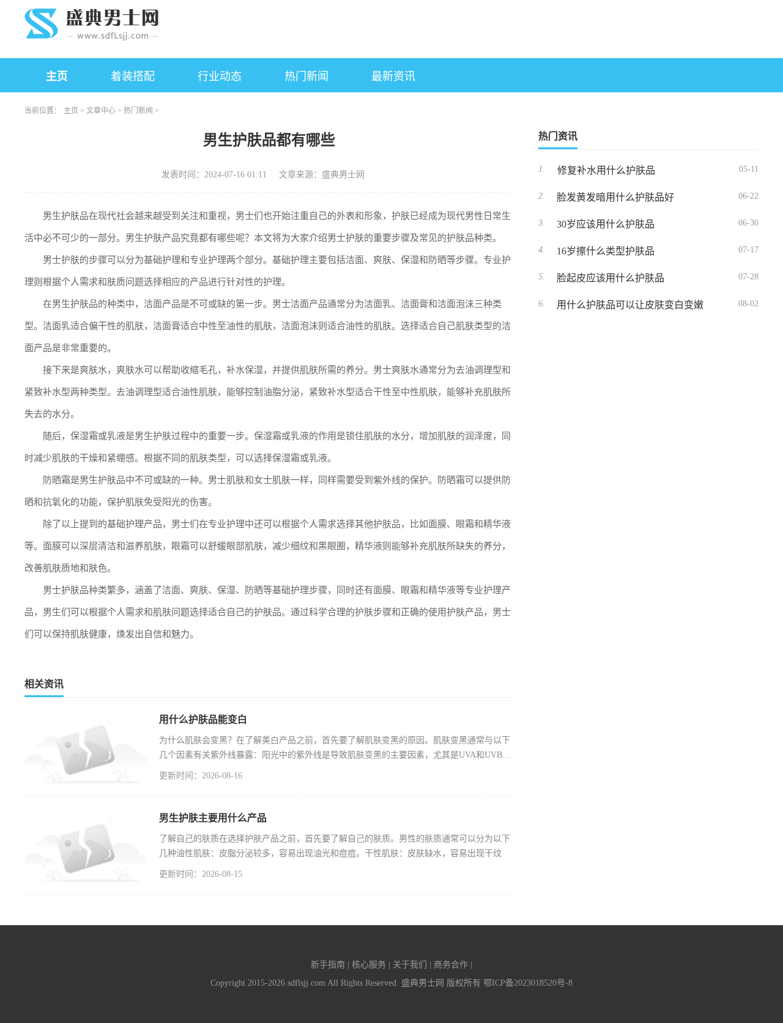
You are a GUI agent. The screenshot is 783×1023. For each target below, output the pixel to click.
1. (541, 169)
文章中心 (101, 110)
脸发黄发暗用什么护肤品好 (615, 197)
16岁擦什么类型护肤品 (606, 251)
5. (541, 276)
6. (541, 303)
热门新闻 (306, 76)
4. (541, 249)
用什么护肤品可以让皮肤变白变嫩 (630, 305)
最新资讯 (393, 76)
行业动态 (220, 76)
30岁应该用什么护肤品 (606, 224)
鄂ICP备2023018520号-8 (528, 983)
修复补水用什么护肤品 (606, 170)
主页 (57, 76)
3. (541, 222)
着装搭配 (133, 76)
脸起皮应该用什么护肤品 (610, 278)
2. (541, 196)
